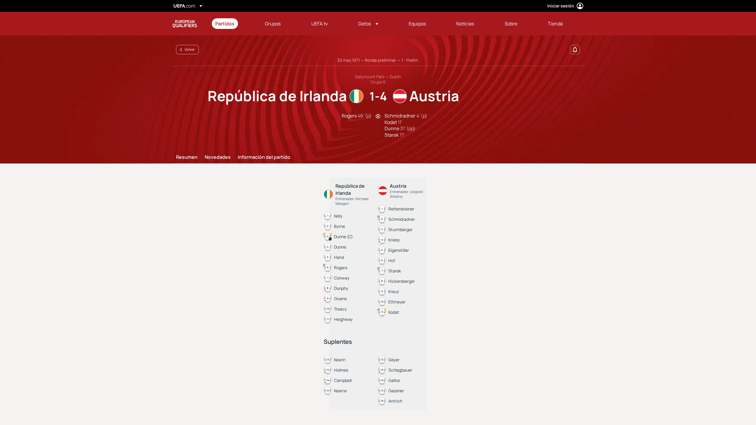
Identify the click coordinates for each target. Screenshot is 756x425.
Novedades (218, 157)
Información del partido (264, 157)
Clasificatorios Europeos (184, 23)
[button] (368, 23)
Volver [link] (190, 49)
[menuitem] (232, 23)
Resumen (187, 157)
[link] (224, 23)
